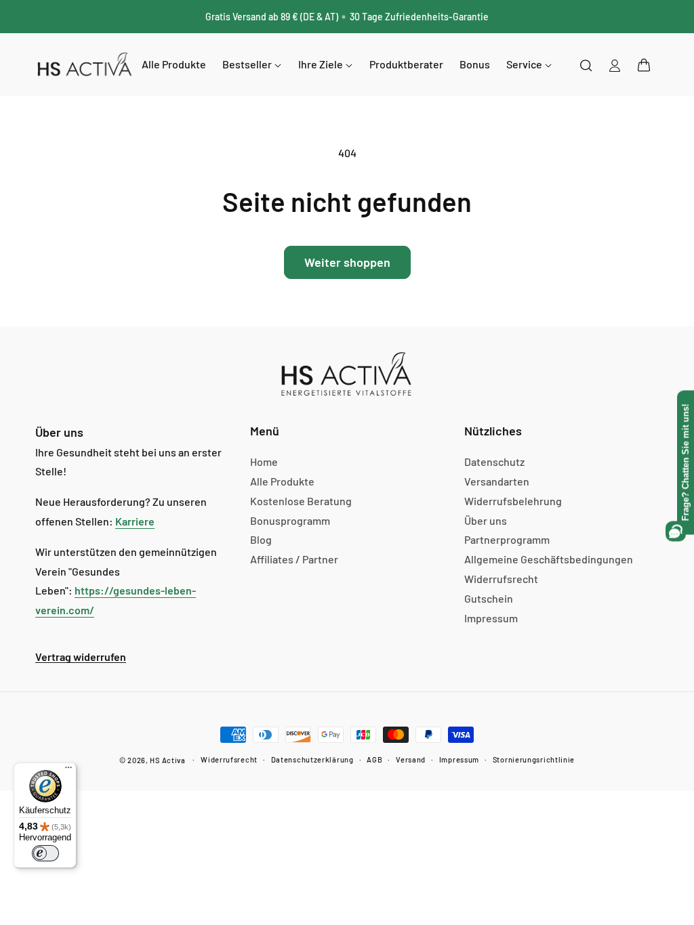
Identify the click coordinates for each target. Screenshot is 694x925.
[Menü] (68, 770)
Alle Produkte (282, 481)
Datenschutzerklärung (312, 759)
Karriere (135, 521)
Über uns (485, 520)
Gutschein (488, 598)
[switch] (45, 853)
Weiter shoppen (347, 262)
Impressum (491, 617)
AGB (374, 759)
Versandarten (496, 481)
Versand (411, 759)
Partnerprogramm (507, 539)
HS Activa (167, 760)
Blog (261, 539)
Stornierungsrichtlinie (534, 759)
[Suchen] (586, 65)
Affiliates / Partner (294, 559)
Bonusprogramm (290, 520)
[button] (644, 65)
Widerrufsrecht (501, 578)
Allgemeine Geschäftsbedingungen (548, 559)
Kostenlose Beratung (301, 500)
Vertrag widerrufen (80, 656)
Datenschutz (494, 461)
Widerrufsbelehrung (513, 500)
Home (264, 461)
